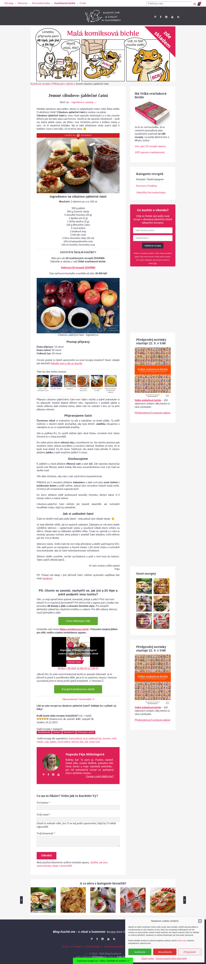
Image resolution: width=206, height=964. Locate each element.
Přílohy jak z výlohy (62, 84)
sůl (86, 742)
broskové (47, 578)
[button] (199, 920)
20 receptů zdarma (156, 146)
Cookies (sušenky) (114, 946)
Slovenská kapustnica (83, 389)
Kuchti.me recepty (40, 84)
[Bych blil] (38, 718)
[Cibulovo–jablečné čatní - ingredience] (78, 305)
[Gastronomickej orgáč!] (47, 718)
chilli (113, 738)
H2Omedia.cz (99, 957)
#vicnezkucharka (41, 3)
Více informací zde (78, 621)
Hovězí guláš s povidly (97, 389)
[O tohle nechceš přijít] (199, 3)
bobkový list (95, 738)
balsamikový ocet (78, 738)
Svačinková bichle (64, 3)
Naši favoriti (69, 732)
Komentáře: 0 (87, 699)
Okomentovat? (70, 699)
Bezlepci (56, 732)
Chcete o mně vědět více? (100, 776)
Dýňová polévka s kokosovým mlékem (110, 390)
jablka (53, 742)
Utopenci (70, 388)
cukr (46, 742)
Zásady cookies (147, 959)
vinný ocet (94, 742)
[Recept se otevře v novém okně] (43, 381)
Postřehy (152, 186)
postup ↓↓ (91, 102)
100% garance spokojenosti (149, 152)
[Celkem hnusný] (40, 718)
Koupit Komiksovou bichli (78, 689)
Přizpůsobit (190, 951)
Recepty (9, 3)
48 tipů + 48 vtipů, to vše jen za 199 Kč (78, 668)
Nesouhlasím (165, 951)
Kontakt (77, 946)
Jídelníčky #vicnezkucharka (151, 192)
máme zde (181, 941)
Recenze (22, 3)
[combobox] (169, 3)
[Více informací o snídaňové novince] (153, 348)
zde (155, 263)
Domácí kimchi (56, 388)
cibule (40, 742)
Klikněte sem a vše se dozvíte (66, 363)
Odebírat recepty (152, 245)
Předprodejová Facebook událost (152, 413)
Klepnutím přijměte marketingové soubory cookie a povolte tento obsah (78, 652)
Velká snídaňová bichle (148, 400)
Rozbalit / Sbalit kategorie (150, 179)
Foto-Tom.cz (123, 957)
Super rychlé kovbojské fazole (43, 389)
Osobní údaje (92, 946)
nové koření (64, 742)
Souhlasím (140, 951)
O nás (83, 3)
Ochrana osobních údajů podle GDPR (171, 959)
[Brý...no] (42, 718)
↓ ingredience (77, 102)
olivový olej (77, 742)
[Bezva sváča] (45, 718)
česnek (106, 738)
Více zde (139, 146)
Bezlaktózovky (44, 732)
